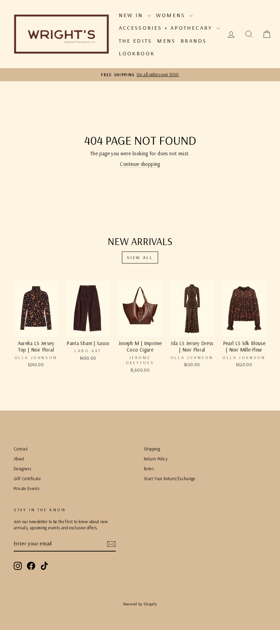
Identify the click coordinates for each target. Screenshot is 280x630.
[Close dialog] (264, 232)
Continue (73, 345)
